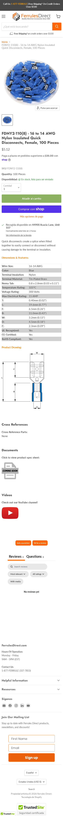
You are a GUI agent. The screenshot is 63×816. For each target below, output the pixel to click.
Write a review (40, 543)
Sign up (31, 757)
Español (30, 772)
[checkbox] (15, 581)
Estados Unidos (30, 781)
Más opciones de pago (31, 216)
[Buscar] (56, 26)
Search (31, 789)
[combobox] (27, 26)
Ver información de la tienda (18, 235)
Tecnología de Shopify (31, 797)
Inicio (5, 42)
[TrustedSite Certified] (31, 809)
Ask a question (23, 543)
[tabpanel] (31, 595)
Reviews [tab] (16, 556)
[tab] (35, 557)
